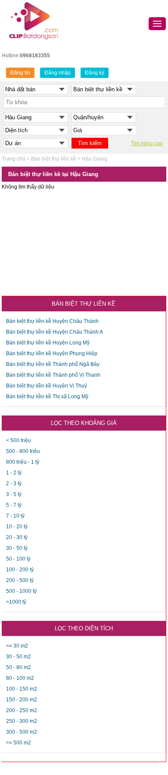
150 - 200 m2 (21, 700)
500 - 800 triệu (23, 451)
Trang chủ (13, 159)
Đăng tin (20, 73)
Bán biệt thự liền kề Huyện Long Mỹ (48, 343)
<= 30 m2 (17, 646)
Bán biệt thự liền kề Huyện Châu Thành (52, 321)
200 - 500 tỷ (20, 580)
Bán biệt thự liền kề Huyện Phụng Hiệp (51, 353)
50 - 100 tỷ (18, 559)
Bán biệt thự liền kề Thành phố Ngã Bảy (53, 364)
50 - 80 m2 (18, 667)
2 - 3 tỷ (14, 483)
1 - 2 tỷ (14, 473)
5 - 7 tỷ (14, 505)
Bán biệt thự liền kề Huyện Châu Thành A (54, 332)
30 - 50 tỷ (17, 548)
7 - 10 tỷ (15, 516)
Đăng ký (94, 73)
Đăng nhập (57, 73)
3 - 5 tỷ (14, 494)
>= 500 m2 (18, 743)
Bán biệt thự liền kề (53, 159)
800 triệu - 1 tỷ (22, 462)
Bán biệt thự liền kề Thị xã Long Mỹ (47, 397)
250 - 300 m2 (21, 721)
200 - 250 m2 (21, 710)
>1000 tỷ (16, 602)
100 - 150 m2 (21, 689)
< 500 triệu (18, 440)
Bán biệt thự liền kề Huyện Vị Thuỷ (46, 386)
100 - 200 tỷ (20, 570)
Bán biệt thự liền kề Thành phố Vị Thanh (53, 375)
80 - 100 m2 (20, 678)
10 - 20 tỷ (17, 527)
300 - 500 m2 (21, 732)
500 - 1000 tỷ (21, 591)
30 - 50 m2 (18, 657)
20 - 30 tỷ (17, 537)
